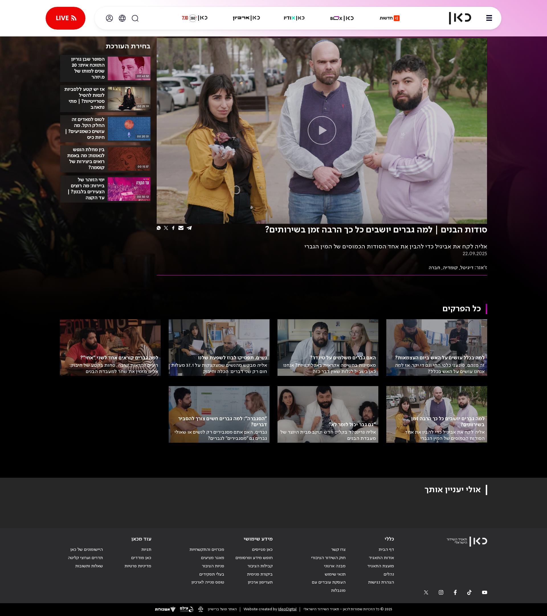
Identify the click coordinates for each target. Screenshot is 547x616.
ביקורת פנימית (260, 574)
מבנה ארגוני (335, 566)
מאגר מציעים (212, 558)
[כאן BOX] (342, 18)
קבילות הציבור (260, 566)
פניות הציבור (213, 566)
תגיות (146, 549)
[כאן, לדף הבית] (455, 18)
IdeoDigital (287, 609)
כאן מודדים (141, 558)
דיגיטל (466, 267)
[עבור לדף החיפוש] (135, 18)
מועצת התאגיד (380, 566)
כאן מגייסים (262, 549)
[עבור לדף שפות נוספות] (122, 18)
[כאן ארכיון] (246, 18)
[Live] (65, 18)
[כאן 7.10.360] (194, 18)
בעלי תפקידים (211, 574)
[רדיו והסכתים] (294, 18)
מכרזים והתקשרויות (206, 549)
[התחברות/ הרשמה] (109, 18)
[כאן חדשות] (389, 18)
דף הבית (386, 549)
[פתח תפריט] (489, 18)
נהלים (388, 574)
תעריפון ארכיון (260, 582)
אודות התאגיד (381, 558)
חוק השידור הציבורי (328, 558)
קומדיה (450, 267)
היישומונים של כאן (86, 549)
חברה (434, 267)
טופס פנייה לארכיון (207, 582)
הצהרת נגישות (381, 582)
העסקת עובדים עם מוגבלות (329, 586)
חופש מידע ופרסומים (254, 558)
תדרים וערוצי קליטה (85, 558)
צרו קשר (338, 549)
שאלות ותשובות (89, 566)
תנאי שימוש (335, 574)
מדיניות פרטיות (137, 566)
